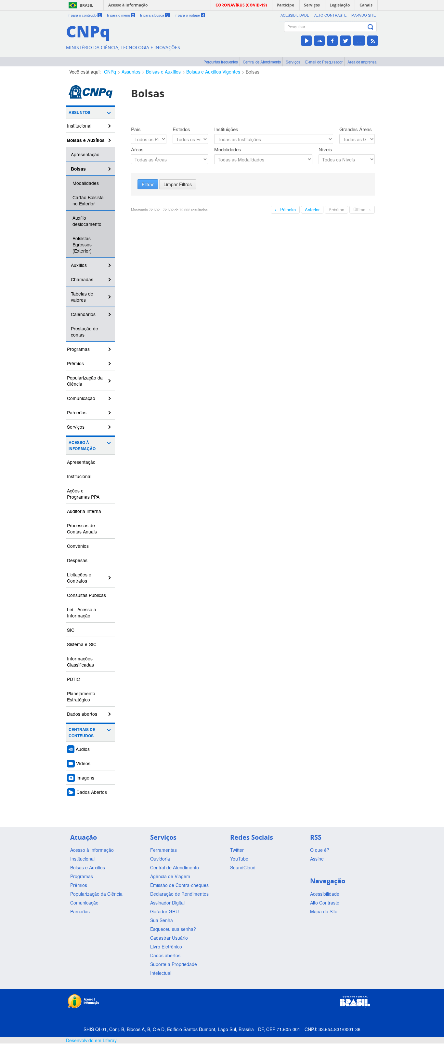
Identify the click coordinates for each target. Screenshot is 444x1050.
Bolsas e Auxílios (163, 71)
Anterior (312, 209)
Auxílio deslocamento (86, 220)
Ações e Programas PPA (83, 493)
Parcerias (76, 412)
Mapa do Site (363, 15)
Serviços (293, 61)
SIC (70, 630)
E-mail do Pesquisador (324, 61)
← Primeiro (285, 209)
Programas (78, 349)
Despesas (77, 560)
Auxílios (79, 265)
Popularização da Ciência (85, 380)
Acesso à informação (128, 5)
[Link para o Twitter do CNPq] (345, 40)
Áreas (137, 149)
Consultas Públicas (86, 595)
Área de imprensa (361, 61)
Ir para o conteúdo (84, 15)
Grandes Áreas (355, 129)
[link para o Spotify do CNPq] (359, 40)
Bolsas (252, 71)
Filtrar (148, 184)
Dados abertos (82, 714)
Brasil (86, 5)
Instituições (226, 129)
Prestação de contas (84, 331)
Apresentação (85, 154)
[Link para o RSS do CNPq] (372, 40)
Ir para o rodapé (189, 15)
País (136, 129)
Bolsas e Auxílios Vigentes (213, 71)
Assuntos (131, 71)
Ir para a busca (154, 15)
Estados (181, 129)
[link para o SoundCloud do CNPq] (319, 40)
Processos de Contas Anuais (82, 528)
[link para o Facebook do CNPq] (332, 40)
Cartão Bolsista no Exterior (88, 200)
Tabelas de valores (82, 296)
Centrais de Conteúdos (82, 733)
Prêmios (75, 363)
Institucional (79, 125)
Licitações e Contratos (79, 577)
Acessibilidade (295, 15)
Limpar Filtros (177, 184)
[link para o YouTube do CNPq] (306, 40)
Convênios (78, 546)
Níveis (325, 149)
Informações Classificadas (80, 661)
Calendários (83, 314)
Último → (362, 209)
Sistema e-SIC (82, 644)
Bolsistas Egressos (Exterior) (82, 244)
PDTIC (73, 679)
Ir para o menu (120, 15)
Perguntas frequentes (220, 61)
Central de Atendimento (262, 61)
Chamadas (82, 279)
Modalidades (85, 183)
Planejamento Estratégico (81, 696)
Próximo (336, 209)
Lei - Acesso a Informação (81, 612)
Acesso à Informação (82, 445)
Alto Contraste (330, 15)
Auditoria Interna (84, 511)
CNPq (110, 71)
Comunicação (81, 398)
